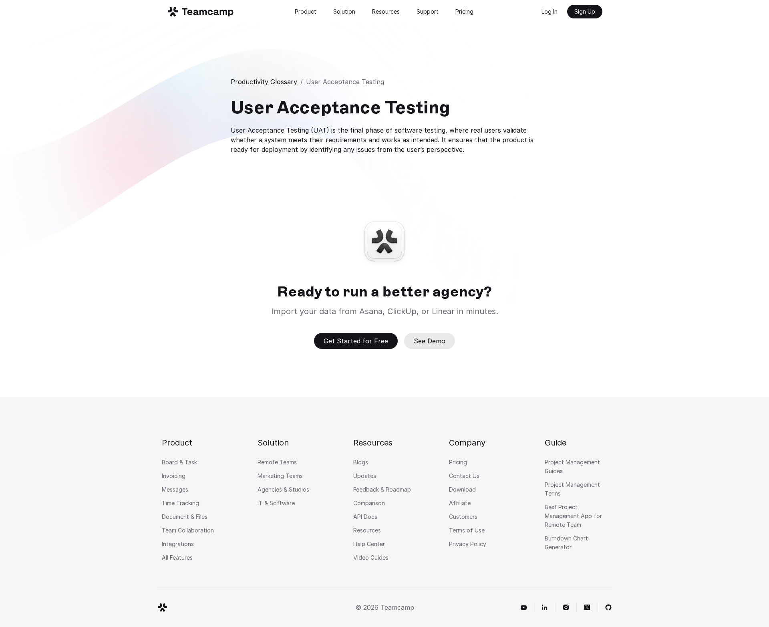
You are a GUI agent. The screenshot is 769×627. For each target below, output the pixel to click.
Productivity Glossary (264, 82)
